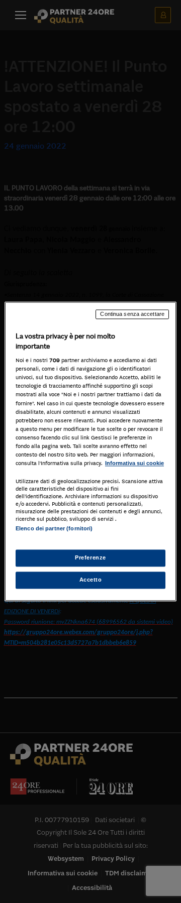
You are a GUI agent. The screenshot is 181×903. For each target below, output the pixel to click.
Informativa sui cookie (134, 463)
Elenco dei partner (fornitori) (54, 528)
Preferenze (90, 558)
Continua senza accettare (132, 314)
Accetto (90, 580)
